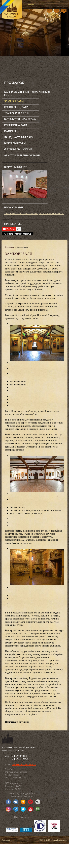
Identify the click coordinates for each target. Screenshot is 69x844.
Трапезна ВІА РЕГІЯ (16, 113)
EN (64, 10)
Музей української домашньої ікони (27, 93)
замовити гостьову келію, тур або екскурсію (34, 213)
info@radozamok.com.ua (24, 764)
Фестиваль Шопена (18, 149)
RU (49, 10)
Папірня (10, 131)
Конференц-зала (16, 107)
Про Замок (9, 246)
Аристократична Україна (22, 155)
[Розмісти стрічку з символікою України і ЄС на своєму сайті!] (7, 7)
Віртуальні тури (15, 143)
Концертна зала (15, 125)
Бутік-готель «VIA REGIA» (20, 119)
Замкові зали (14, 101)
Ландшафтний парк (18, 137)
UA (56, 10)
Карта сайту (7, 839)
